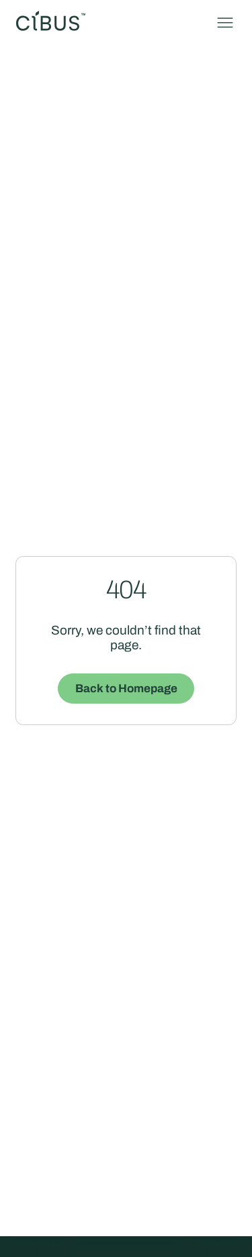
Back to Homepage (126, 688)
